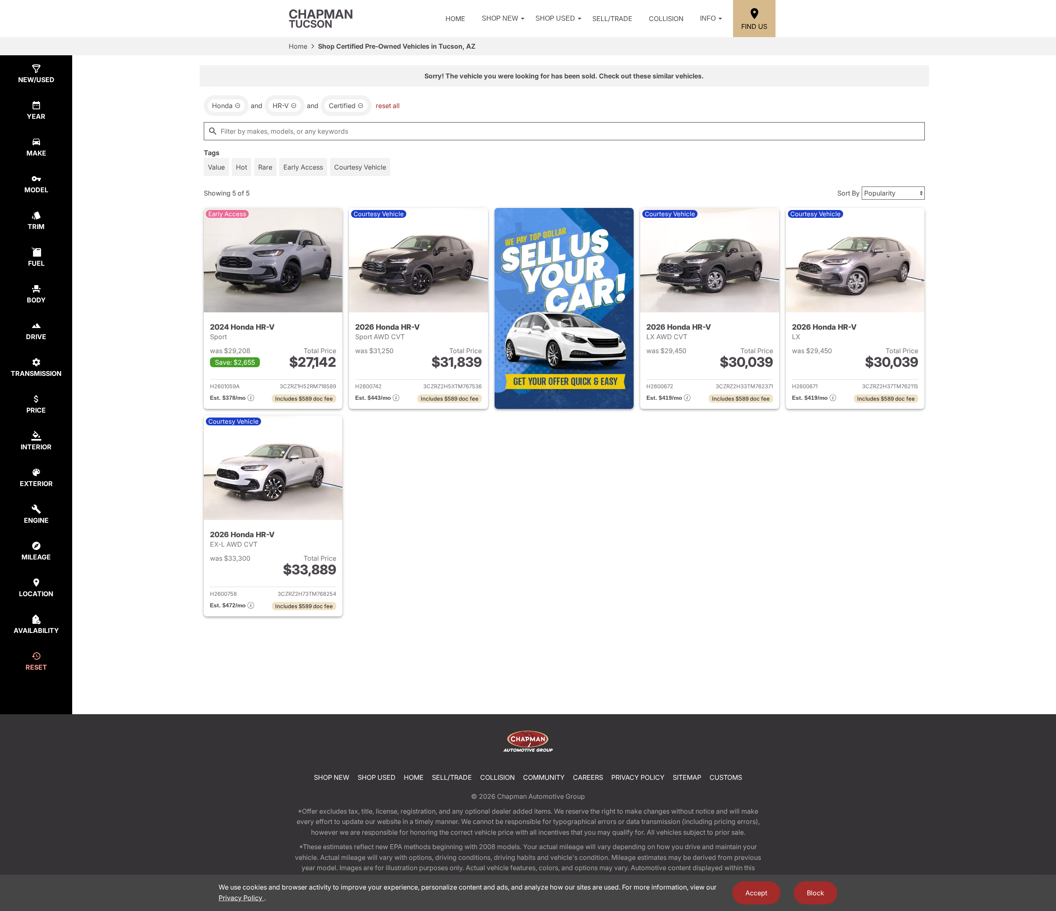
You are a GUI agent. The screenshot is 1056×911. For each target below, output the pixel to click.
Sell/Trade (612, 18)
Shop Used (555, 18)
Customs (726, 777)
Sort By (848, 193)
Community (544, 777)
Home (455, 18)
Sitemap (687, 777)
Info (708, 18)
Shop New (500, 18)
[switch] (216, 167)
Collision (666, 18)
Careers (588, 777)
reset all (388, 105)
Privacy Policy (638, 777)
